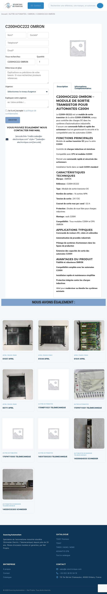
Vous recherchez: (12, 57)
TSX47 (58, 543)
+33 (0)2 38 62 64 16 (68, 573)
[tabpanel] (78, 195)
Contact (37, 6)
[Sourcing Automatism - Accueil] (13, 6)
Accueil (4, 14)
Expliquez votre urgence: (16, 98)
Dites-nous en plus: (13, 68)
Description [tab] (62, 86)
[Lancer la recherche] (100, 5)
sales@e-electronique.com (70, 569)
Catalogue (7, 577)
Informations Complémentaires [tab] (83, 87)
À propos (7, 569)
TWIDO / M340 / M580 (65, 547)
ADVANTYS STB (62, 551)
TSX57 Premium (62, 539)
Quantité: (41, 57)
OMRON (31, 14)
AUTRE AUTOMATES (17, 14)
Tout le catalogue (63, 555)
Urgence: (9, 86)
